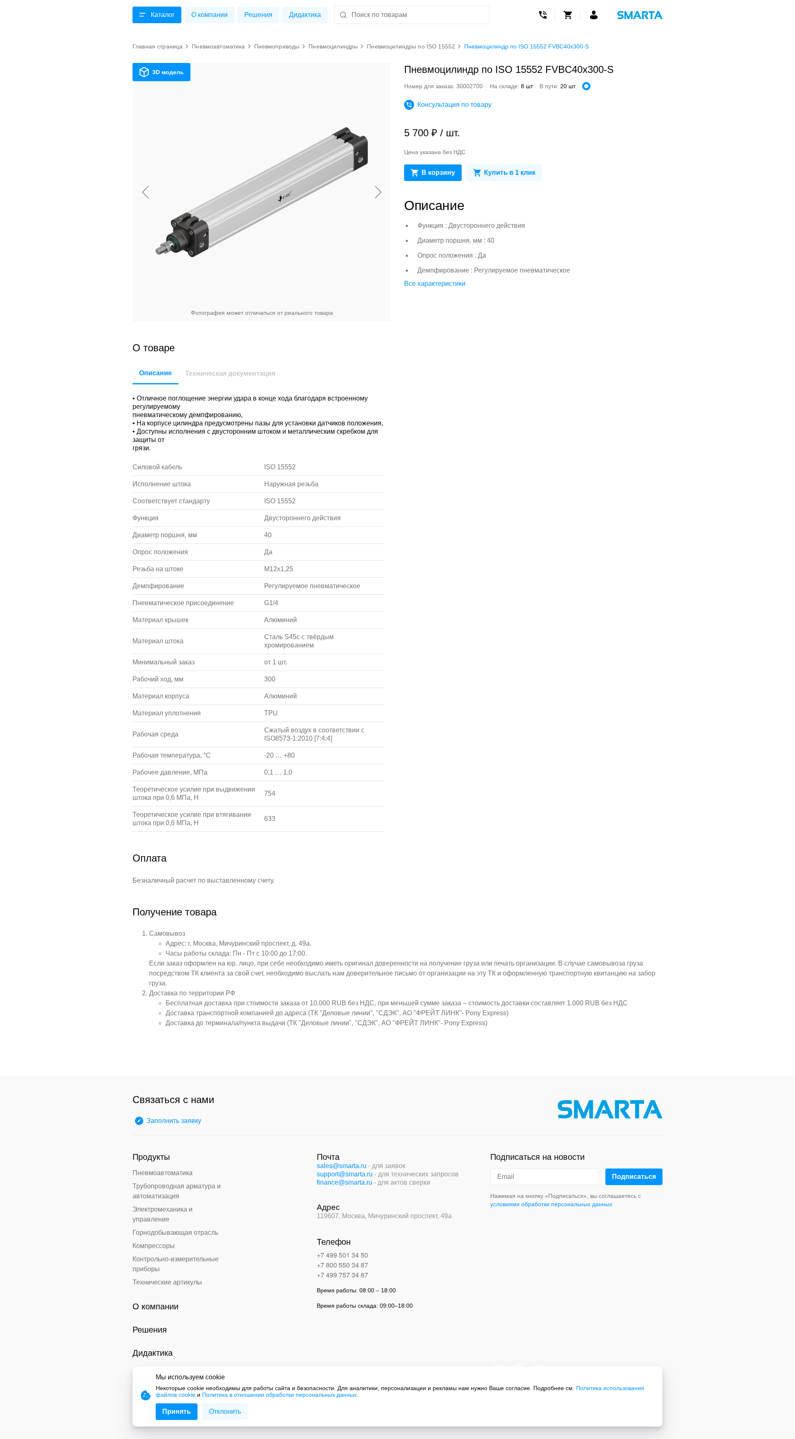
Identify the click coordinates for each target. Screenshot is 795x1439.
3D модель (168, 72)
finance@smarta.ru (344, 1182)
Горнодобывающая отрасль (175, 1232)
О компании (209, 14)
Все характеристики (434, 283)
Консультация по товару (454, 104)
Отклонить (225, 1411)
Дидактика (305, 14)
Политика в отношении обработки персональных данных (279, 1394)
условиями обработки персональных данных (551, 1204)
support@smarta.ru (345, 1174)
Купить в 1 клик (509, 172)
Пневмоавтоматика (162, 1172)
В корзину (438, 172)
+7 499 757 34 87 (342, 1275)
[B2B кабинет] (593, 15)
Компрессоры (153, 1245)
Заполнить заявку (174, 1120)
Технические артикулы (167, 1282)
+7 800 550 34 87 (342, 1265)
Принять (176, 1411)
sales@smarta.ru (341, 1165)
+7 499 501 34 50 (342, 1255)
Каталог (163, 14)
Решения (258, 14)
